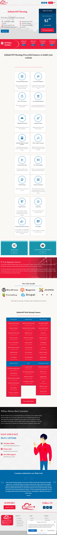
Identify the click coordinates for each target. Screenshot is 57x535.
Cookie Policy (39, 532)
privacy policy (44, 532)
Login (32, 520)
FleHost (32, 518)
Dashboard (50, 2)
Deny (42, 530)
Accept (32, 530)
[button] (54, 522)
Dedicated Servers (20, 523)
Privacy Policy (47, 520)
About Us (46, 518)
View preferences (50, 530)
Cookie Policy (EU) (20, 525)
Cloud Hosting (19, 520)
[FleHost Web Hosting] (4, 2)
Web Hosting (19, 518)
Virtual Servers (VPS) (20, 522)
